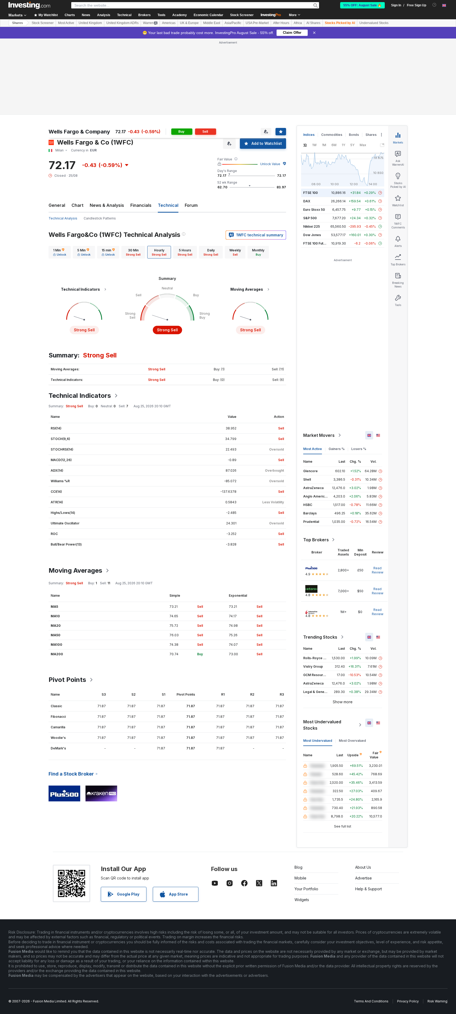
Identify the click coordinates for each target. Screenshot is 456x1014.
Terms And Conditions (371, 1001)
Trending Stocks (320, 637)
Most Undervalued (317, 741)
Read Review (377, 570)
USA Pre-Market (257, 23)
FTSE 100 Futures (316, 243)
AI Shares (313, 23)
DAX (306, 201)
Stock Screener (242, 15)
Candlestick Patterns (100, 218)
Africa (298, 23)
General (57, 205)
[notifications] (434, 4)
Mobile (300, 878)
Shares (17, 23)
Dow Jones (312, 235)
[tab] (60, 252)
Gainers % (337, 449)
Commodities (331, 135)
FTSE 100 (310, 193)
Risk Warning (437, 1001)
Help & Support (368, 889)
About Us (363, 867)
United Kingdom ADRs (122, 23)
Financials (140, 205)
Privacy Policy (408, 1001)
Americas (168, 23)
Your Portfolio (306, 889)
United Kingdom (90, 23)
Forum (191, 205)
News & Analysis (107, 205)
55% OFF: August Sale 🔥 (362, 5)
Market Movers (319, 435)
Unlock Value (270, 164)
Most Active (66, 23)
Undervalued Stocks (373, 23)
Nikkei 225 (311, 226)
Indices (309, 135)
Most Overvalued (352, 741)
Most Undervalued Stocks (322, 725)
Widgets (301, 899)
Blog (298, 867)
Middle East (211, 23)
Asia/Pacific (233, 23)
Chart (77, 205)
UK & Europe (189, 23)
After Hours (281, 23)
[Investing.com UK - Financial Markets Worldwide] (29, 5)
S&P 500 (310, 218)
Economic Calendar (208, 15)
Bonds (354, 135)
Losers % (358, 449)
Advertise (363, 878)
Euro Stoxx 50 (314, 210)
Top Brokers (316, 539)
